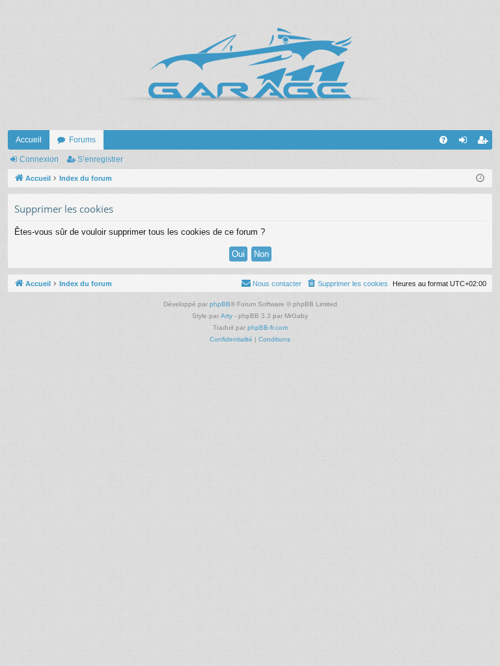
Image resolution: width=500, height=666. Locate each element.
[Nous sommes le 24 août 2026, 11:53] (480, 178)
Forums (82, 139)
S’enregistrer (100, 159)
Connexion (39, 159)
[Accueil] (250, 65)
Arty (226, 315)
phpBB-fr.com (267, 327)
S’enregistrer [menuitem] (485, 142)
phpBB (220, 304)
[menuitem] (443, 140)
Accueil (29, 139)
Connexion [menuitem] (465, 142)
